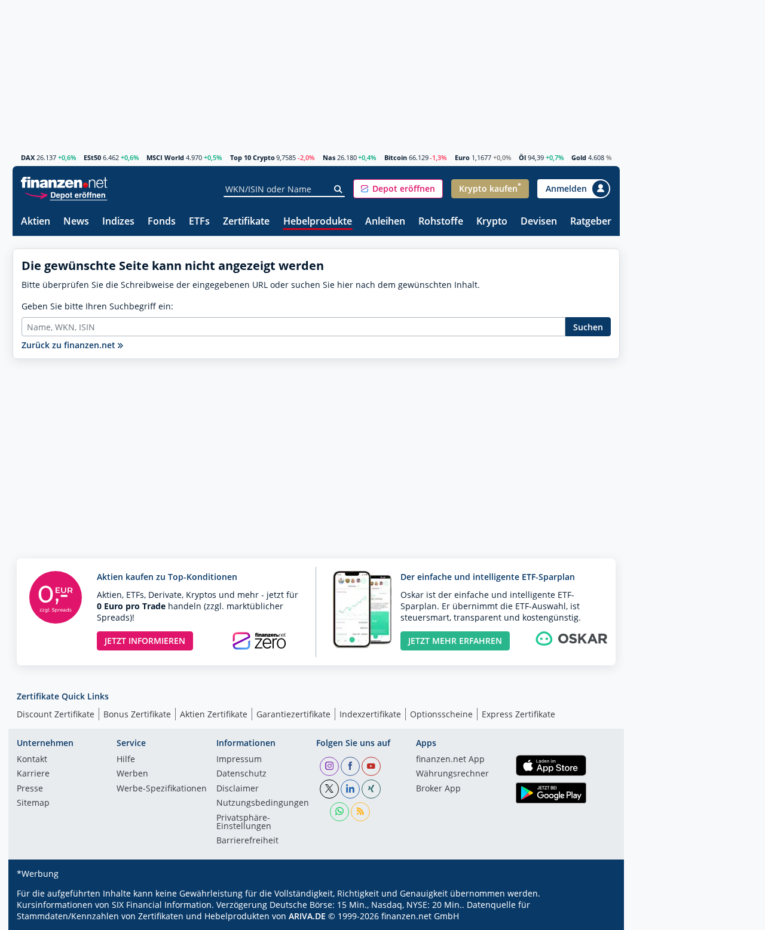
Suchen (588, 327)
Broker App (438, 789)
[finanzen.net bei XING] (371, 789)
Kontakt (32, 760)
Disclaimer (237, 789)
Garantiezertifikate (293, 714)
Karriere (33, 774)
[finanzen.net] (64, 182)
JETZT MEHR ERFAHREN (455, 640)
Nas (329, 157)
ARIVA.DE (307, 916)
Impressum (239, 760)
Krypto (491, 222)
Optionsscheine (441, 714)
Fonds (162, 222)
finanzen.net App (450, 760)
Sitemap (33, 803)
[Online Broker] (66, 194)
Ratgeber (590, 222)
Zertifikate (246, 222)
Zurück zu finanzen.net (70, 345)
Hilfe (126, 760)
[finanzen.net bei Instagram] (329, 766)
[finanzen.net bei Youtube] (371, 766)
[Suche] (338, 189)
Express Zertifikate (518, 714)
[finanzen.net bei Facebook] (350, 766)
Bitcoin (395, 157)
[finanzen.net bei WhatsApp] (339, 811)
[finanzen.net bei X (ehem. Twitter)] (329, 789)
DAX (28, 157)
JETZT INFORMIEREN (145, 640)
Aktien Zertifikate (213, 714)
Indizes (118, 222)
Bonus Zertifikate (137, 714)
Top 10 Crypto (252, 157)
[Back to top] (595, 917)
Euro (462, 157)
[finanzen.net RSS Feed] (360, 811)
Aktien (35, 222)
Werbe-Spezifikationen (162, 789)
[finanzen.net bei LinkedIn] (350, 789)
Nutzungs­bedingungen (262, 803)
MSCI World (165, 157)
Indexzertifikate (370, 714)
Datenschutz (241, 774)
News (76, 222)
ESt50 (92, 157)
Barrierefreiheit (247, 841)
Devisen (539, 222)
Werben (132, 774)
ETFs (199, 222)
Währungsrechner (452, 774)
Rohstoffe (440, 222)
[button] (398, 188)
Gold (578, 157)
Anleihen (385, 222)
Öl (522, 157)
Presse (30, 789)
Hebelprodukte (317, 222)
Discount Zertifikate (55, 714)
